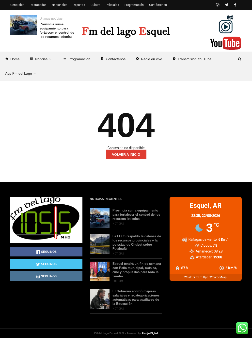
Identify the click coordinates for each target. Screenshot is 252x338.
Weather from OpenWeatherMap (205, 277)
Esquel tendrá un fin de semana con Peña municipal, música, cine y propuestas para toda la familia (136, 270)
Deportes (79, 5)
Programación (76, 59)
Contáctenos (113, 59)
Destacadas (38, 5)
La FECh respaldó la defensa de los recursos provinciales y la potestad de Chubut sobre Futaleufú (136, 242)
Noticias (38, 59)
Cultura (95, 5)
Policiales (112, 5)
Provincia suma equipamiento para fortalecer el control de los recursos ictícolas (57, 30)
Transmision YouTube (192, 59)
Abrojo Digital (150, 333)
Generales (17, 5)
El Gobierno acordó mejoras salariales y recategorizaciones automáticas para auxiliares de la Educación (135, 297)
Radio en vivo (149, 59)
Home (12, 59)
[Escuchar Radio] (226, 24)
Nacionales (59, 5)
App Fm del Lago (18, 73)
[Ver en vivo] (226, 43)
